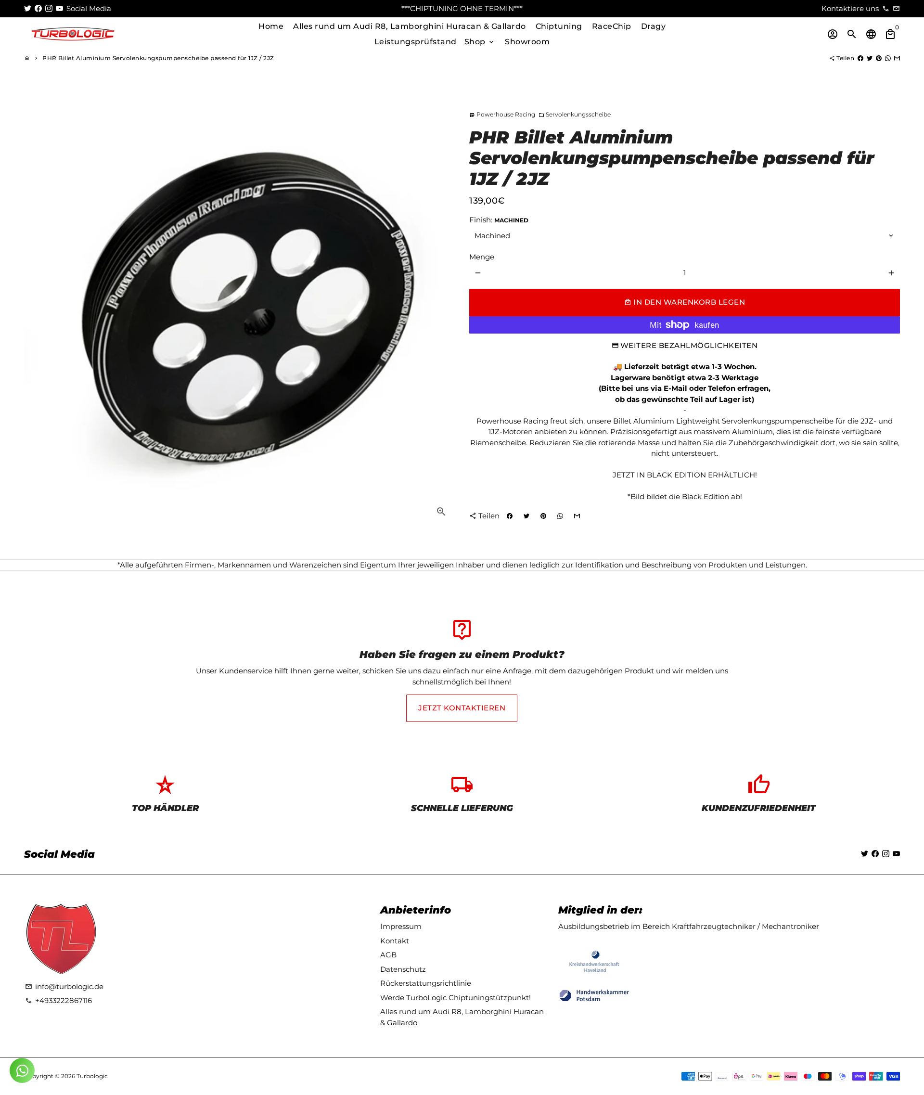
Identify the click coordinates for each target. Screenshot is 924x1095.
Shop (480, 41)
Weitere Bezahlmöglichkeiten (689, 345)
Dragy (653, 26)
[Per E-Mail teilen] (897, 58)
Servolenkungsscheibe (575, 114)
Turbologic (92, 1076)
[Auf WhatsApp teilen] (888, 58)
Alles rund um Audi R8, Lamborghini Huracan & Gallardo (409, 26)
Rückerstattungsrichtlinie (425, 983)
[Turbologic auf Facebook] (38, 8)
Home (270, 26)
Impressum (401, 926)
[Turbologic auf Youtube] (59, 8)
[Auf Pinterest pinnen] (879, 58)
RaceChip (611, 26)
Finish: (498, 219)
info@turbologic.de (64, 986)
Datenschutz (403, 969)
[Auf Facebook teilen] (860, 58)
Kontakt (394, 940)
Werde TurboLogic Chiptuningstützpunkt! (455, 997)
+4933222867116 (58, 1000)
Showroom (527, 41)
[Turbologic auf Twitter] (27, 8)
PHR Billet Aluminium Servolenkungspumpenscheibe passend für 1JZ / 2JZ (158, 58)
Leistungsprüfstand (415, 41)
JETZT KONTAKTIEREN (461, 707)
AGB (388, 954)
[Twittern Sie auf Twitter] (870, 58)
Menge (481, 256)
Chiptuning (559, 26)
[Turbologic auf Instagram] (48, 8)
